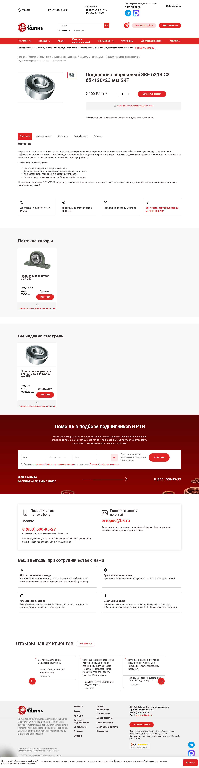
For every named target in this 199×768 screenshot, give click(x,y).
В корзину (45, 297)
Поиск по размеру (103, 708)
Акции (61, 41)
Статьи (78, 736)
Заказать (159, 457)
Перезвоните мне (170, 25)
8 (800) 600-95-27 (39, 529)
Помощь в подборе (144, 25)
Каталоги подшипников (81, 721)
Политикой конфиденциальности (105, 464)
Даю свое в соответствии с (72, 464)
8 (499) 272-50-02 (139, 706)
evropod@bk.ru (116, 520)
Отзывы (78, 731)
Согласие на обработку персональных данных (38, 751)
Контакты (175, 41)
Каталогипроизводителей (81, 41)
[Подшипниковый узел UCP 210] (37, 259)
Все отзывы (86, 643)
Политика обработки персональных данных (37, 748)
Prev (32, 682)
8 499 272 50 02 (132, 7)
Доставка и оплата (151, 41)
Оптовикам (127, 41)
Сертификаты (104, 718)
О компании (104, 41)
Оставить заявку (144, 47)
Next (161, 682)
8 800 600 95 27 (173, 6)
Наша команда (105, 722)
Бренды (42, 41)
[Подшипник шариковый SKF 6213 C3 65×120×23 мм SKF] (37, 355)
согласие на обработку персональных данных (53, 464)
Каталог (23, 41)
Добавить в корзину (152, 94)
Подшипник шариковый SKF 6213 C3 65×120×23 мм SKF (36, 373)
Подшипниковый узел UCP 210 (35, 277)
